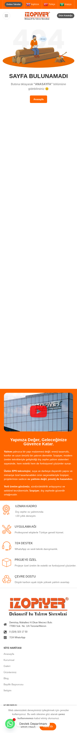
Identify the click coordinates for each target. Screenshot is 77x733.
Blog (6, 678)
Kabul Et (48, 726)
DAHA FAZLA (28, 726)
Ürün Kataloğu (66, 15)
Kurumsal (9, 660)
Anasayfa (9, 653)
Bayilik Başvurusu (13, 684)
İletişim (7, 690)
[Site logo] (38, 15)
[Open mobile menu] (6, 15)
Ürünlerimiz (10, 672)
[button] (38, 412)
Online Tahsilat (13, 4)
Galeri (7, 666)
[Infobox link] (39, 511)
